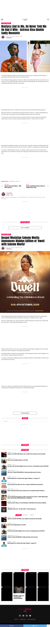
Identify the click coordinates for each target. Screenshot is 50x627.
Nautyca (18, 181)
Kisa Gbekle (12, 181)
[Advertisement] (25, 9)
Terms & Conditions (31, 619)
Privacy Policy (23, 619)
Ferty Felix (9, 37)
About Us (16, 619)
